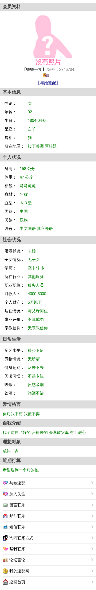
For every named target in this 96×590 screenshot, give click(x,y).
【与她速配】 (48, 82)
